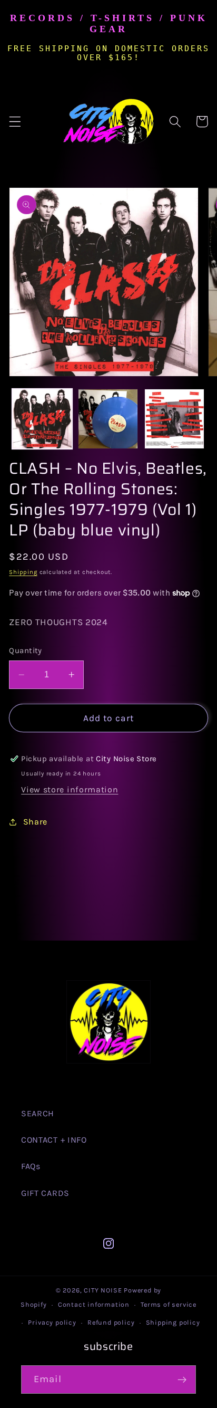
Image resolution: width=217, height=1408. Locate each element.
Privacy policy (52, 1322)
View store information (69, 789)
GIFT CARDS (45, 1193)
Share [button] (35, 822)
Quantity (25, 650)
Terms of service (168, 1304)
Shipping (23, 572)
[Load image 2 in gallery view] (108, 419)
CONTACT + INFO (54, 1140)
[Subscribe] (182, 1379)
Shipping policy (173, 1322)
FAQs (31, 1166)
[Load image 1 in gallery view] (42, 419)
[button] (15, 121)
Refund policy (110, 1322)
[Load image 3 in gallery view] (174, 419)
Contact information (94, 1304)
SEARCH (37, 1113)
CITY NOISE (104, 1290)
